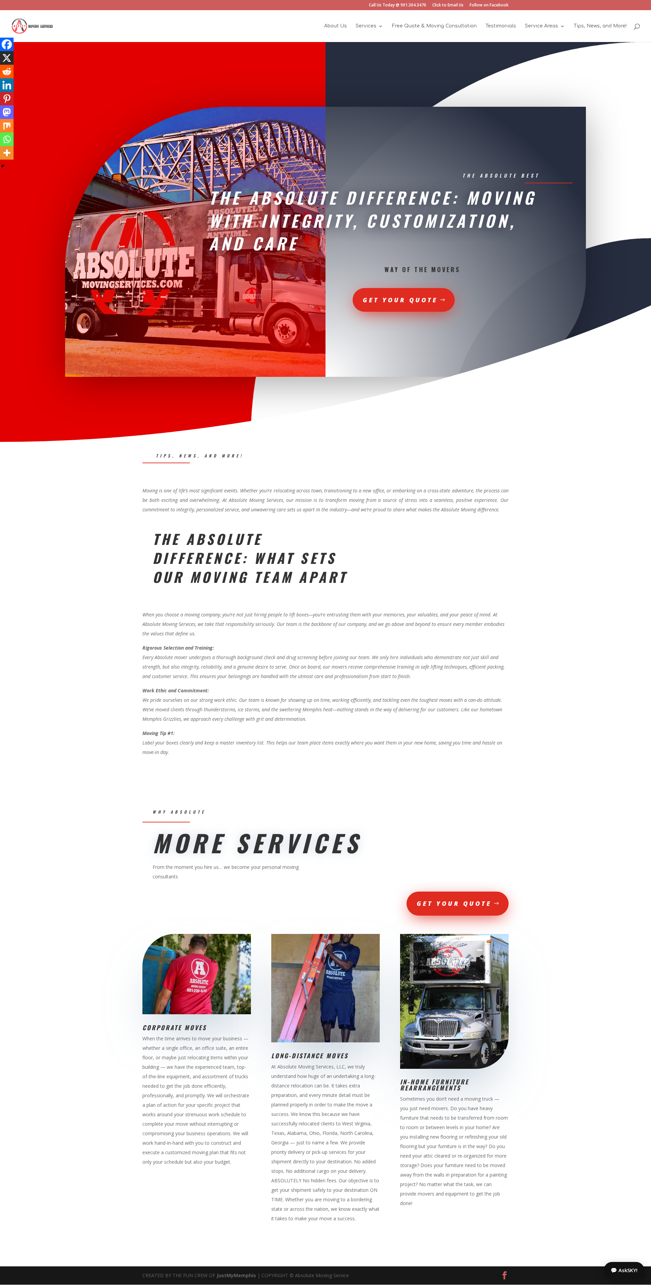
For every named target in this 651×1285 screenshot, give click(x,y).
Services (366, 26)
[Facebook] (7, 44)
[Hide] (2, 166)
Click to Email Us (447, 5)
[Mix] (7, 125)
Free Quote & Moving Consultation (434, 26)
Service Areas (541, 26)
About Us (335, 26)
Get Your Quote (400, 300)
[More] (7, 153)
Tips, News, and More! (600, 26)
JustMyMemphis (236, 1275)
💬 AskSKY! (624, 1270)
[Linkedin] (7, 85)
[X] (7, 58)
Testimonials (501, 26)
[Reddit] (7, 71)
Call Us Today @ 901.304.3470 (397, 5)
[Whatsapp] (7, 139)
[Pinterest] (7, 98)
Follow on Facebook (489, 5)
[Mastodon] (7, 112)
